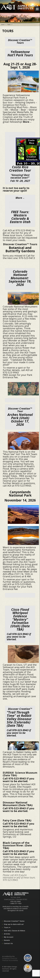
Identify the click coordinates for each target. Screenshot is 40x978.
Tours (6, 927)
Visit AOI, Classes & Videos (14, 931)
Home (3, 24)
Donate (7, 940)
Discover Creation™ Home (14, 921)
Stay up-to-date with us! (14, 924)
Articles (7, 934)
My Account (8, 937)
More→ (27, 121)
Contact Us (8, 943)
